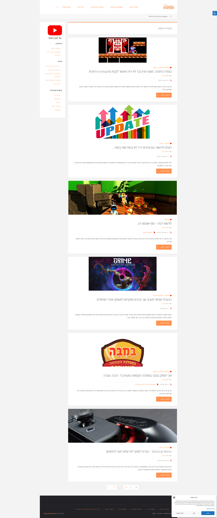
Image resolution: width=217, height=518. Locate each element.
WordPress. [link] (50, 513)
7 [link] (114, 487)
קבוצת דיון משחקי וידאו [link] (53, 80)
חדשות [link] (155, 67)
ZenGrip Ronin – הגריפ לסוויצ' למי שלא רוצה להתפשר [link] (139, 451)
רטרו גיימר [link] (56, 84)
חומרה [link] (161, 143)
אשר (208, 513)
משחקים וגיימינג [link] (164, 67)
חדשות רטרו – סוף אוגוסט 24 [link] (154, 223)
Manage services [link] (210, 508)
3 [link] (126, 487)
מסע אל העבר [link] (55, 106)
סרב (194, 513)
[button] (174, 497)
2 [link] (131, 487)
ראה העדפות (179, 513)
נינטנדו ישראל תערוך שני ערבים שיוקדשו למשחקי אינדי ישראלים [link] (134, 299)
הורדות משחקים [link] (137, 509)
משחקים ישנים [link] (147, 232)
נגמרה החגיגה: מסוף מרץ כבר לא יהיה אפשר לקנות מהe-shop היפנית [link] (130, 71)
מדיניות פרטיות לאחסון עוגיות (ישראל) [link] (88, 509)
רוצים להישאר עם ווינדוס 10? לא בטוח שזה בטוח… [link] (142, 147)
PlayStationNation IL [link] (53, 66)
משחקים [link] (57, 110)
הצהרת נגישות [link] (164, 509)
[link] (215, 13)
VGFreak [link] (57, 95)
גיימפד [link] (58, 102)
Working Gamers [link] (54, 70)
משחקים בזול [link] (123, 509)
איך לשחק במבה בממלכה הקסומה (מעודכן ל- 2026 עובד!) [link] (138, 375)
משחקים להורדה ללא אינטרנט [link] (145, 384)
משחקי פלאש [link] (109, 509)
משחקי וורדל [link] (151, 509)
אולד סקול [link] (57, 99)
